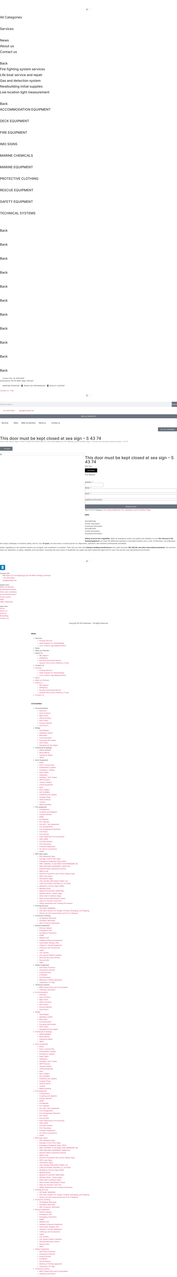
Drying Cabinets (45, 723)
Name (87, 488)
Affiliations (43, 658)
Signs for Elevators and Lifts (50, 901)
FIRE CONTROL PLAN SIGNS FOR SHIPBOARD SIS (58, 864)
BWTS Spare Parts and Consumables (53, 987)
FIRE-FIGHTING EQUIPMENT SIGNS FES (54, 866)
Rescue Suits (44, 960)
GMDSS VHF (44, 938)
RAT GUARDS (44, 792)
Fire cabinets (44, 822)
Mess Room (43, 716)
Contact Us (39, 665)
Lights (41, 950)
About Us (39, 653)
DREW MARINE (45, 750)
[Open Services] (9, 423)
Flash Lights (44, 772)
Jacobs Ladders (45, 782)
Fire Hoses (43, 832)
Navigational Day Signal (48, 745)
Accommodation (41, 708)
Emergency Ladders (47, 770)
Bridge (37, 728)
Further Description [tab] (92, 524)
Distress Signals (45, 928)
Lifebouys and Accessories (49, 948)
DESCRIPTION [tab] (90, 521)
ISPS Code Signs (45, 876)
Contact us (8, 52)
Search (174, 404)
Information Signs (46, 879)
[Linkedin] (2, 567)
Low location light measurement (24, 92)
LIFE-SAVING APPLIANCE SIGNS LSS (53, 881)
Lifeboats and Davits (47, 990)
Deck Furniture (45, 713)
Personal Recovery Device (49, 958)
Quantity (88, 482)
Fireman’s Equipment (47, 846)
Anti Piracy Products (47, 967)
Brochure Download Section (50, 660)
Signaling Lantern (46, 733)
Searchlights (44, 730)
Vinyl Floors (43, 725)
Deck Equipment (41, 760)
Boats (41, 762)
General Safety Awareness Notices (52, 869)
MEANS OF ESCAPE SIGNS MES (51, 891)
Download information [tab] (93, 526)
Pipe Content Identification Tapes (52, 898)
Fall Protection (45, 977)
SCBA (41, 851)
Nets (41, 787)
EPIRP (41, 935)
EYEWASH (43, 975)
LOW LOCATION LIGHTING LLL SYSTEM (54, 883)
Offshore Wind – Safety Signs (50, 893)
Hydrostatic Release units (49, 943)
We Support (44, 655)
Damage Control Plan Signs (50, 859)
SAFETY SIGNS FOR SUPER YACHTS (33, 441)
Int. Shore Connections (48, 849)
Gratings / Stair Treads (48, 777)
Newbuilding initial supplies (21, 86)
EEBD (41, 817)
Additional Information (93, 499)
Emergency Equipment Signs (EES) (52, 861)
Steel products (45, 800)
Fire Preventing (45, 844)
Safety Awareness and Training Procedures (56, 903)
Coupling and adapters (48, 812)
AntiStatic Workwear (47, 921)
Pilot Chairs (43, 720)
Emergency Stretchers (48, 933)
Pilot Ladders (44, 790)
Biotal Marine (44, 753)
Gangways (43, 775)
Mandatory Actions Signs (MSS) (51, 886)
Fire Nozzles (44, 834)
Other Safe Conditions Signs (50, 896)
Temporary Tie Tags (47, 982)
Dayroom (43, 711)
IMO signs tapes (41, 854)
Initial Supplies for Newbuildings (51, 643)
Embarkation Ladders (47, 767)
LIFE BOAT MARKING (47, 908)
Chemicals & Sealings (43, 748)
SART (41, 963)
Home (2, 441)
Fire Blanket (43, 819)
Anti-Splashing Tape (47, 856)
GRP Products (44, 780)
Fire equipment (41, 807)
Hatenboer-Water (46, 755)
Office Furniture (45, 718)
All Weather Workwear (47, 918)
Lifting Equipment (46, 785)
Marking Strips (45, 888)
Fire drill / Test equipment (49, 824)
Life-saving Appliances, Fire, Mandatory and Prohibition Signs (68, 441)
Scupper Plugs (44, 797)
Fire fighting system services (22, 69)
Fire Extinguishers (46, 827)
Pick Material (90, 475)
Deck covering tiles (46, 765)
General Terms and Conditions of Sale (54, 663)
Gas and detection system (20, 81)
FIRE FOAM (43, 839)
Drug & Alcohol (45, 972)
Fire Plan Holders (46, 841)
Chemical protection (47, 970)
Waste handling (45, 804)
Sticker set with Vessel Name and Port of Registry (58, 913)
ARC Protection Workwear (49, 923)
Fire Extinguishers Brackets (49, 829)
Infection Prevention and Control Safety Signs (57, 874)
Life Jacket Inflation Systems (50, 955)
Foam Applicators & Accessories (51, 837)
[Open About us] (47, 423)
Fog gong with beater (47, 740)
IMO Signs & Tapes (12, 441)
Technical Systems (42, 985)
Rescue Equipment (42, 925)
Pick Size (88, 466)
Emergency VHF (45, 930)
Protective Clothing (42, 916)
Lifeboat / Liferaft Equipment (50, 945)
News (4, 40)
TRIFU (41, 758)
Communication (45, 738)
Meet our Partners (42, 651)
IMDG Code (43, 871)
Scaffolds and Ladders (48, 795)
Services (38, 638)
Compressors (44, 809)
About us (7, 46)
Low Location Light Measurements (52, 646)
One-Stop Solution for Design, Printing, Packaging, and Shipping (64, 911)
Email (87, 493)
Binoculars (43, 735)
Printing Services (45, 641)
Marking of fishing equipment (50, 980)
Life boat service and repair (21, 75)
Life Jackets (44, 953)
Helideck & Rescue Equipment (50, 940)
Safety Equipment (42, 965)
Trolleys (42, 802)
